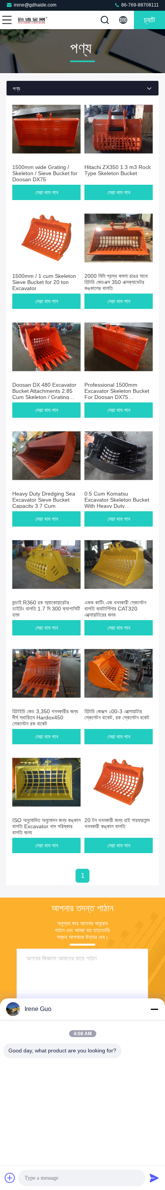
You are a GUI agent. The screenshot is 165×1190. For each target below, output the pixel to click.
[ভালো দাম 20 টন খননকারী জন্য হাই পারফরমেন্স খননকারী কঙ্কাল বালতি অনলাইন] (118, 782)
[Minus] (154, 1009)
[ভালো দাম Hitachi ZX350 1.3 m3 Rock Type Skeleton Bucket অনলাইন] (118, 129)
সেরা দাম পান (46, 192)
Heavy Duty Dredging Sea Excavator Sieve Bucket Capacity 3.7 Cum (43, 500)
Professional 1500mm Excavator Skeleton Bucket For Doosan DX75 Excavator (116, 394)
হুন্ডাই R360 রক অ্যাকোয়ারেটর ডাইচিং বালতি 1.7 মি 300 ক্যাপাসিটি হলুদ (46, 608)
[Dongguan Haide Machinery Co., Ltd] (32, 20)
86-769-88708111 (139, 5)
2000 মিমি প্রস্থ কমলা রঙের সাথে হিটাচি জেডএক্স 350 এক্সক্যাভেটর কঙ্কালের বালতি (116, 282)
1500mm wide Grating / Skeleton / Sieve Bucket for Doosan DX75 (45, 173)
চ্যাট (149, 20)
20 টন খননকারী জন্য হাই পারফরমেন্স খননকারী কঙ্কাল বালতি (117, 823)
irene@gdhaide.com (35, 5)
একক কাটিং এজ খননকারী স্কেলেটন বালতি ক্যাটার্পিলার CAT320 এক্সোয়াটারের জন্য (115, 608)
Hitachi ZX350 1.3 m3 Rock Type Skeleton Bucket (117, 170)
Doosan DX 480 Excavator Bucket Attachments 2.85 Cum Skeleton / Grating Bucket (44, 394)
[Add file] (10, 1177)
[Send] (154, 1177)
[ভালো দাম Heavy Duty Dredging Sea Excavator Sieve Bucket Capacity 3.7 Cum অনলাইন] (46, 455)
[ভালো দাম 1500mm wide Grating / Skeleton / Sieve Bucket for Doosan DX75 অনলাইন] (46, 129)
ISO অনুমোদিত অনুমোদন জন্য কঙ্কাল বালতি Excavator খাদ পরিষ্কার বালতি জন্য (46, 826)
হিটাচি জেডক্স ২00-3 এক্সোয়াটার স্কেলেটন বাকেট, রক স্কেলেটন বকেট (116, 714)
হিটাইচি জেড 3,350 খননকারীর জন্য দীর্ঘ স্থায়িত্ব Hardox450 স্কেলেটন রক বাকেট (45, 717)
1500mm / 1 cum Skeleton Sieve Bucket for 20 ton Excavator (44, 282)
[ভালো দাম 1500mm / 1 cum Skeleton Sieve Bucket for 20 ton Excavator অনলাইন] (46, 238)
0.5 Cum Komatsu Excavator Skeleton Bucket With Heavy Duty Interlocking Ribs (116, 503)
